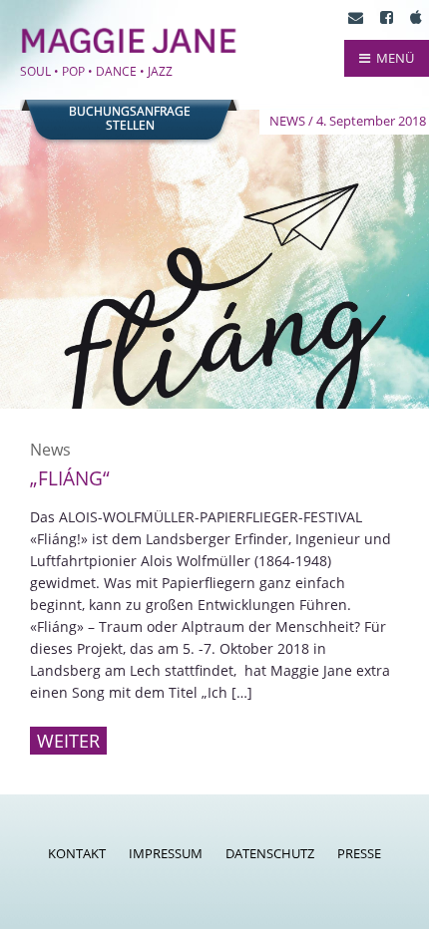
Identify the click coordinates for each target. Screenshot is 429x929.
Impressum (166, 853)
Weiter (68, 741)
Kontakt (77, 853)
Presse (359, 853)
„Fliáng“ (70, 478)
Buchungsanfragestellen (130, 119)
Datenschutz (269, 853)
